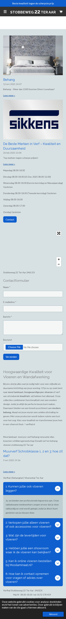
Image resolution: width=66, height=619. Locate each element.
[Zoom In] (58, 259)
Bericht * (7, 316)
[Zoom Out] (58, 264)
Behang (9, 80)
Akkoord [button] (53, 614)
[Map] (33, 248)
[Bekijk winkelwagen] (60, 11)
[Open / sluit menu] (5, 11)
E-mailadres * (9, 302)
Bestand (7, 339)
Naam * (6, 287)
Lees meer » (9, 95)
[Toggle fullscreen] (58, 233)
